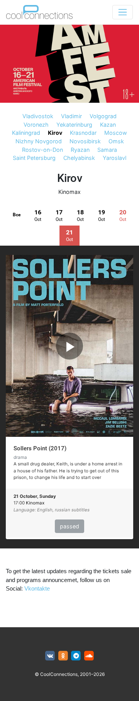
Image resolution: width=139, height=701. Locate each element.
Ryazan (80, 149)
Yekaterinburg (74, 124)
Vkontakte (37, 588)
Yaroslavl (114, 157)
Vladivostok (37, 116)
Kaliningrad (26, 132)
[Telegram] (76, 656)
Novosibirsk (85, 141)
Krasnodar (83, 132)
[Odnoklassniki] (63, 656)
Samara (107, 149)
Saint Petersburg (34, 157)
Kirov (55, 132)
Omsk (116, 141)
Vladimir (71, 116)
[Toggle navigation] (122, 12)
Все (16, 214)
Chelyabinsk (79, 157)
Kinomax (69, 191)
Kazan (108, 124)
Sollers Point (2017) (40, 448)
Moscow (115, 132)
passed (69, 526)
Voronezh (36, 124)
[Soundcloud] (89, 656)
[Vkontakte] (50, 656)
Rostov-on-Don (42, 149)
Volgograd (103, 116)
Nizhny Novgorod (38, 141)
